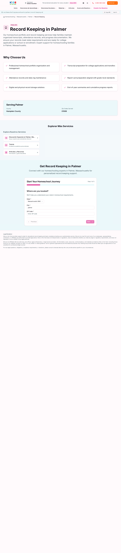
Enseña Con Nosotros (100, 8)
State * (29, 199)
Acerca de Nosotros (83, 8)
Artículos (71, 8)
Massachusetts (21, 17)
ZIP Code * (30, 211)
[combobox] (35, 201)
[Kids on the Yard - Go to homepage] (13, 3)
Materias (61, 8)
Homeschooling (10, 17)
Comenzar (111, 3)
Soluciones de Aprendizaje (28, 8)
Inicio (15, 8)
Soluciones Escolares (48, 8)
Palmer (30, 17)
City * (28, 205)
